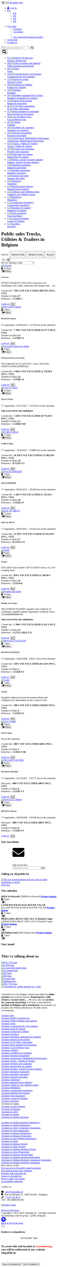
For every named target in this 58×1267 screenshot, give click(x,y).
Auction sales (7, 1015)
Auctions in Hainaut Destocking (16, 1136)
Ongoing (17, 29)
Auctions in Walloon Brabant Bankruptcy (20, 1122)
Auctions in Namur (10, 1114)
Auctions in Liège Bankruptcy (15, 1130)
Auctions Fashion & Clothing (15, 1031)
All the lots (12, 40)
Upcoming (18, 31)
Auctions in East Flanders (13, 1106)
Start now (5, 885)
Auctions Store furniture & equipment (19, 1045)
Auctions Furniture (10, 1034)
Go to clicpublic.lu (31, 1264)
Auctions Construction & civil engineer (19, 1026)
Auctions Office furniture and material (19, 1021)
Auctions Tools (8, 1023)
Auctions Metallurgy (11, 1087)
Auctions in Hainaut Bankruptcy (16, 1133)
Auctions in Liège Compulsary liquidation (21, 1128)
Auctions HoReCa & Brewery (15, 1018)
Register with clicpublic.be (13, 1173)
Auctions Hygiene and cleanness (16, 1063)
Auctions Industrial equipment (15, 1071)
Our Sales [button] (11, 26)
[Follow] (3, 902)
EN (14, 13)
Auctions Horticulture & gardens (16, 1066)
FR (14, 16)
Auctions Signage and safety (14, 1077)
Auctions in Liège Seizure (13, 1146)
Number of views (35, 255)
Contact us (12, 42)
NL (14, 18)
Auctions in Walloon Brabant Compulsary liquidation (26, 1160)
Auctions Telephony (10, 1079)
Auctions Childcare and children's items (19, 1085)
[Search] (31, 47)
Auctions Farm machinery (13, 1095)
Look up (5, 304)
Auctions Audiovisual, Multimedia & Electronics (24, 1058)
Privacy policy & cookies (13, 1178)
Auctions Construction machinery (17, 1090)
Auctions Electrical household (15, 1055)
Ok (43, 868)
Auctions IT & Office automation (16, 1042)
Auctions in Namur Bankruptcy (16, 1125)
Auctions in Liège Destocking (15, 1152)
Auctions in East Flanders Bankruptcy (19, 1138)
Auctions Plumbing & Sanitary (15, 1093)
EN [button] (8, 10)
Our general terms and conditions (16, 1170)
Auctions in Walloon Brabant (15, 1117)
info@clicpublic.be (14, 1192)
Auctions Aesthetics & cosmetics (16, 1053)
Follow (7, 271)
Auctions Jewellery (10, 1101)
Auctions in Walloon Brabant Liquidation (20, 1162)
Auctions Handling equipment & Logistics (21, 1037)
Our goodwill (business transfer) (28, 37)
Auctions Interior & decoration (15, 1039)
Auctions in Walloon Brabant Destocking (20, 1157)
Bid (12, 304)
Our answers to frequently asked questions (21, 1168)
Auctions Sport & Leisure (13, 1029)
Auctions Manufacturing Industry (16, 1082)
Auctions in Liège (9, 1112)
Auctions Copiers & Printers (14, 1098)
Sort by (4, 262)
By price (50, 255)
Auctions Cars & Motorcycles (15, 1047)
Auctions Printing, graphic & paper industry (21, 1069)
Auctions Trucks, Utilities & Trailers (18, 1061)
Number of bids (18, 255)
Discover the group (10, 1210)
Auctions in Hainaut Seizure (14, 1144)
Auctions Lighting (9, 1050)
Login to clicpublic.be (11, 1176)
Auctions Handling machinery (15, 1074)
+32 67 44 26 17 (13, 1197)
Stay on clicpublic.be (11, 1264)
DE (14, 21)
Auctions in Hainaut (10, 1109)
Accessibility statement (12, 1181)
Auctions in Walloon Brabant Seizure (18, 1149)
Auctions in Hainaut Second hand (17, 1154)
